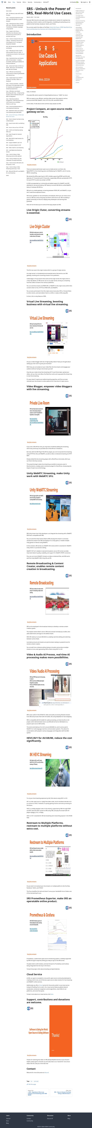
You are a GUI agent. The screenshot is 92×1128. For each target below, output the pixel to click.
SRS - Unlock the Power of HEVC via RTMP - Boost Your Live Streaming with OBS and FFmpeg (15, 67)
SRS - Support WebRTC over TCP (14, 142)
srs (31, 1081)
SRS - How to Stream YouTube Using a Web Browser (15, 119)
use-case (36, 1081)
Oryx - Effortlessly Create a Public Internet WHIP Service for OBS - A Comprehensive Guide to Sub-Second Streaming (15, 53)
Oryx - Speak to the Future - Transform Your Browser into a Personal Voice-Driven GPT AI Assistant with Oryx (13, 33)
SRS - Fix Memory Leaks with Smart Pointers (14, 14)
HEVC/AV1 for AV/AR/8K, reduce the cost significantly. (80, 57)
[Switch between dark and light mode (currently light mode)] (90, 2)
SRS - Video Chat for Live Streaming (15, 147)
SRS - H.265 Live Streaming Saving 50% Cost (14, 130)
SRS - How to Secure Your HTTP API (14, 127)
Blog (14, 2)
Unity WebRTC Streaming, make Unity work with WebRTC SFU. (79, 36)
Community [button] (37, 2)
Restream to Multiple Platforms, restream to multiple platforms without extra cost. (80, 63)
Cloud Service (78, 73)
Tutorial (19, 2)
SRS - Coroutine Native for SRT (13, 145)
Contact (77, 82)
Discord (49, 1118)
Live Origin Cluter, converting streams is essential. (80, 17)
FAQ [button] (24, 2)
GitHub (45, 2)
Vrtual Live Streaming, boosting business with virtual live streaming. (80, 23)
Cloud (40, 985)
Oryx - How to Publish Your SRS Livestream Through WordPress (14, 159)
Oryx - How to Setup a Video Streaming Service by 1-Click (13, 167)
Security (30, 2)
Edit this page (32, 1084)
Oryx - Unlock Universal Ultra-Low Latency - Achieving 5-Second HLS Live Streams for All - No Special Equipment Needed (14, 41)
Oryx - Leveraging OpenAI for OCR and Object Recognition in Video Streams (14, 19)
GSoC (7, 175)
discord (47, 1072)
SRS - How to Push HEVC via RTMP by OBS (15, 124)
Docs (9, 2)
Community (30, 1121)
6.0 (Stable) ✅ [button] (74, 2)
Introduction (78, 8)
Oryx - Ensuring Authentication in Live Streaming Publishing (14, 107)
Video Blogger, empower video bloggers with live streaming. (79, 30)
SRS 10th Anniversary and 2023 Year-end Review (15, 47)
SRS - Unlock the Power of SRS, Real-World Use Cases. (15, 115)
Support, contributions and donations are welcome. (79, 78)
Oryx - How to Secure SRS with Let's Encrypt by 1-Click (15, 163)
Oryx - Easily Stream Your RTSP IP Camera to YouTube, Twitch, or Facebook (14, 79)
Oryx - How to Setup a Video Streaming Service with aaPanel (13, 155)
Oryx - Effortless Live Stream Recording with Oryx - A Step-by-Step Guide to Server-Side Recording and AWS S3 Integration (15, 94)
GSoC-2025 (8, 11)
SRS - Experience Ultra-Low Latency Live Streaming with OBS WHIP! (14, 111)
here (52, 994)
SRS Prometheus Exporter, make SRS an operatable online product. (80, 69)
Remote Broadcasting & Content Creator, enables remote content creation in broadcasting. (80, 43)
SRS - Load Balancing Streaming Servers (14, 151)
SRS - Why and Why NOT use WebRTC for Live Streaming (15, 172)
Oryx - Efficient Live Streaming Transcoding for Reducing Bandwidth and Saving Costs (15, 73)
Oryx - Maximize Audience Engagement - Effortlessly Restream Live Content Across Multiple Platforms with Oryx (15, 101)
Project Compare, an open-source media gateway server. (80, 12)
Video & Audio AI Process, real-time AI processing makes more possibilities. (80, 51)
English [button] (84, 2)
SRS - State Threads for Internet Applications (14, 135)
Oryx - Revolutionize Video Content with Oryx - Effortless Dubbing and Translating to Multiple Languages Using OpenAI (14, 26)
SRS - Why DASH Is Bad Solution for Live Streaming (15, 139)
